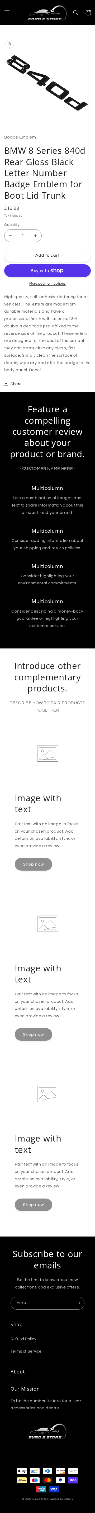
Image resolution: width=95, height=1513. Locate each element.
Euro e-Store (40, 1499)
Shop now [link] (33, 864)
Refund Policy (23, 1339)
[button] (7, 13)
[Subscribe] (78, 1303)
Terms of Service (26, 1351)
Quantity (12, 225)
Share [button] (16, 384)
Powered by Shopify (61, 1499)
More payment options (47, 283)
